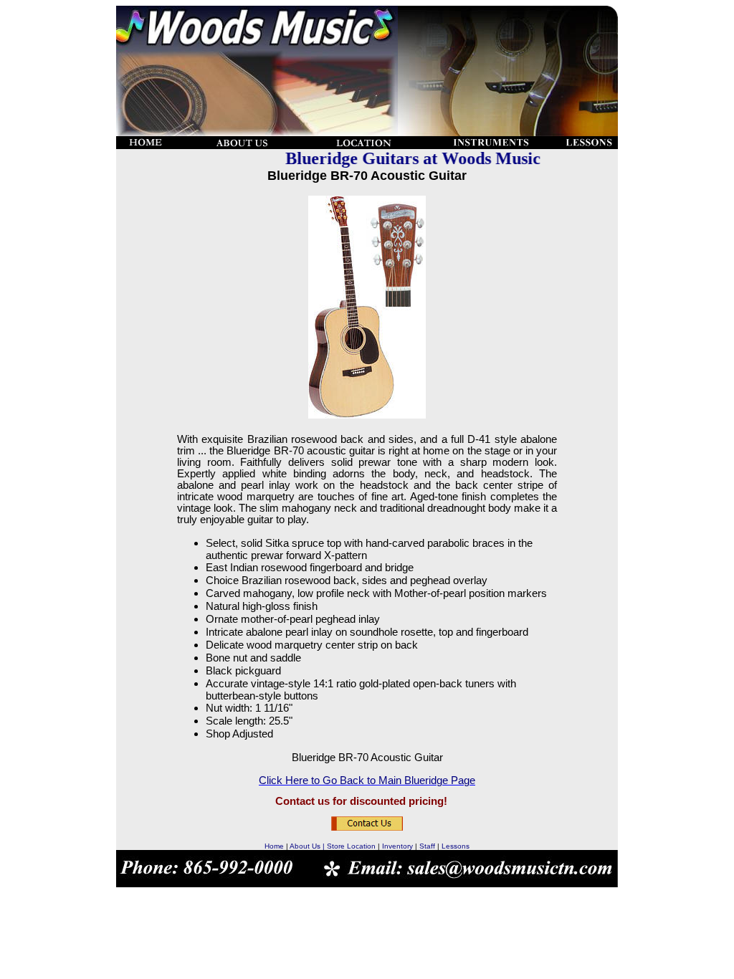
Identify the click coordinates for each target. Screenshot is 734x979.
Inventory (397, 846)
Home (274, 846)
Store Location (351, 846)
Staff (427, 846)
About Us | (308, 846)
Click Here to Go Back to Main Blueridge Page (367, 780)
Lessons (456, 846)
